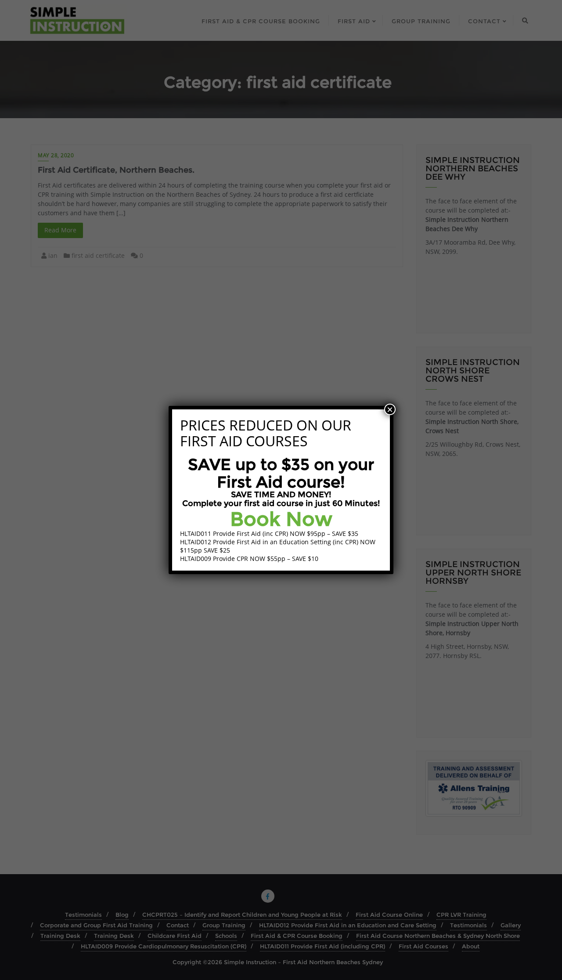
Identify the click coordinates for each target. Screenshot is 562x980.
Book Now (281, 519)
